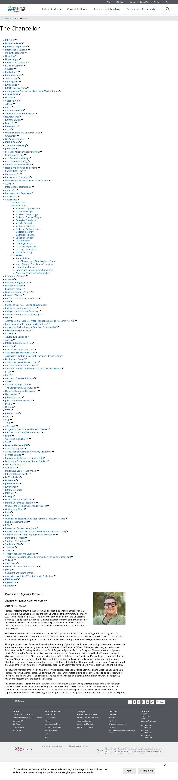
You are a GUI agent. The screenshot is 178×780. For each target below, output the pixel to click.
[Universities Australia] (38, 746)
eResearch (10, 426)
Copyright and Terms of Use (19, 572)
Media (8, 569)
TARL (8, 422)
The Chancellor (17, 202)
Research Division (14, 295)
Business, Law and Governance (88, 718)
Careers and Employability (18, 164)
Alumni (9, 183)
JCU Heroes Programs (16, 87)
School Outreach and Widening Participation (27, 180)
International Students (16, 49)
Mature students (13, 75)
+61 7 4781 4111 (146, 728)
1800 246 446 (146, 716)
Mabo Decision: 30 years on (19, 499)
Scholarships (11, 78)
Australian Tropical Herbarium (20, 352)
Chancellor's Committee (27, 267)
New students (12, 116)
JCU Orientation (13, 119)
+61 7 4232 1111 (146, 733)
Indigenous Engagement (17, 282)
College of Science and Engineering (22, 314)
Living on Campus (14, 65)
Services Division (13, 454)
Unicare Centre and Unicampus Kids (23, 132)
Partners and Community (141, 9)
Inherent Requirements (17, 474)
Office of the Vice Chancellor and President (26, 505)
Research (10, 585)
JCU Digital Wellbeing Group (19, 343)
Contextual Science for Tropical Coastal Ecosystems (30, 534)
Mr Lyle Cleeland (24, 223)
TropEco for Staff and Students (20, 553)
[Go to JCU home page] (18, 700)
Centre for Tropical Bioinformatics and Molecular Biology (33, 368)
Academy (9, 279)
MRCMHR (10, 40)
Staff (109, 2)
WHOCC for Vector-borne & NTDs (22, 566)
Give (168, 2)
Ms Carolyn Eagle (24, 211)
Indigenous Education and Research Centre (26, 429)
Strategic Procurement (16, 541)
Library (132, 2)
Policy (8, 512)
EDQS (8, 129)
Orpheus (9, 407)
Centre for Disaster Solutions (19, 378)
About (16, 711)
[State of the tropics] (66, 746)
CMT (7, 375)
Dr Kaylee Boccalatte (26, 220)
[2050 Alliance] (13, 746)
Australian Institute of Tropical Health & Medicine (29, 576)
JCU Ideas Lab (12, 413)
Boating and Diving (14, 359)
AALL (8, 107)
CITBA (8, 371)
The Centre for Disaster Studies (21, 387)
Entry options (12, 81)
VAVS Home (11, 563)
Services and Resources (117, 724)
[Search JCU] (168, 9)
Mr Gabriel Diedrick (25, 226)
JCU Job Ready (12, 142)
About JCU (10, 190)
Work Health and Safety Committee (33, 273)
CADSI (8, 416)
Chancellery (11, 196)
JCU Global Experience (16, 46)
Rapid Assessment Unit (16, 521)
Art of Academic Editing (16, 161)
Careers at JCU (12, 174)
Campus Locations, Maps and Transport (27, 718)
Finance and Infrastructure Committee (34, 270)
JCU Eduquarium (13, 397)
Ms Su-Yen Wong (24, 252)
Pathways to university (16, 62)
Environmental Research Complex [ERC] (24, 458)
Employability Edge (14, 154)
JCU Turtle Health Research (18, 400)
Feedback (160, 702)
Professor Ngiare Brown (28, 208)
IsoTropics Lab (12, 477)
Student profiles (13, 544)
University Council (19, 205)
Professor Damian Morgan (29, 217)
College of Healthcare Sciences (20, 308)
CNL (7, 419)
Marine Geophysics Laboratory (20, 502)
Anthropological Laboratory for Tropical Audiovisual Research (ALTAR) (40, 320)
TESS (8, 410)
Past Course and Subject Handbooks (23, 432)
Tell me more (146, 770)
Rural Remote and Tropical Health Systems (26, 324)
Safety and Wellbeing (15, 145)
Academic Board (23, 258)
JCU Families (11, 84)
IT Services (10, 480)
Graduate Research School (18, 292)
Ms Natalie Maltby (24, 231)
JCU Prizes (10, 148)
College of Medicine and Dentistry (22, 311)
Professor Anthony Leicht (28, 229)
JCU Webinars (12, 483)
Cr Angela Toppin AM (26, 249)
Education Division (14, 285)
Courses (9, 68)
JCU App (120, 2)
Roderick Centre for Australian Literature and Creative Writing (35, 531)
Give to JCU (11, 467)
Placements (11, 126)
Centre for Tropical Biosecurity (20, 365)
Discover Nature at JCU (16, 445)
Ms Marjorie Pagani (25, 234)
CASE (8, 301)
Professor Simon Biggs (27, 214)
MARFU (9, 403)
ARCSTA (9, 346)
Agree (130, 770)
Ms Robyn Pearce (24, 243)
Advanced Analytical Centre (18, 330)
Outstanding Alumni (15, 509)
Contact (157, 2)
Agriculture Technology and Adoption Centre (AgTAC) (31, 327)
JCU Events (10, 486)
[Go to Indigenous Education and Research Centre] (96, 746)
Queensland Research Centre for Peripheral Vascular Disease (35, 518)
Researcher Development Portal (21, 528)
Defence (9, 97)
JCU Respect (11, 579)
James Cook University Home (20, 8)
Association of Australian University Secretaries (28, 451)
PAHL (8, 515)
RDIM (8, 525)
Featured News (18, 727)
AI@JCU (9, 103)
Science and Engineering (85, 727)
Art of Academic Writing (17, 158)
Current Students (77, 9)
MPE (7, 317)
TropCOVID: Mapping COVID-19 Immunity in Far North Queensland (38, 556)
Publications (11, 72)
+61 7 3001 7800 (146, 738)
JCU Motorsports (13, 489)
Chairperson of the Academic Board (38, 261)
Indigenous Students (52, 724)
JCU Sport (10, 493)
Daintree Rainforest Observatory (21, 391)
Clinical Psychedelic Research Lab (21, 362)
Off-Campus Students (16, 139)
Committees (16, 255)
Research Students (51, 730)
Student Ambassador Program (20, 113)
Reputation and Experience (18, 193)
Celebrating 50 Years (15, 276)
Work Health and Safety (17, 438)
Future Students (51, 9)
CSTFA (8, 381)
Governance (9, 18)
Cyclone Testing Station (17, 384)
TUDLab (9, 560)
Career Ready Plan (14, 170)
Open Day (10, 56)
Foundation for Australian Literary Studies (26, 461)
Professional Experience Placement (22, 151)
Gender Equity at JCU (15, 464)
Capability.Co (11, 100)
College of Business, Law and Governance (25, 304)
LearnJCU (144, 2)
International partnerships (18, 186)
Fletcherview (11, 394)
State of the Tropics (15, 537)
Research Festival (14, 288)
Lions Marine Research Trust (19, 349)
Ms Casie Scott (23, 240)
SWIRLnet (10, 547)
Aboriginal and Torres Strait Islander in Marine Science (32, 91)
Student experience (15, 52)
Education (112, 727)
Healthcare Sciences (84, 721)
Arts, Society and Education (87, 714)
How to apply (12, 59)
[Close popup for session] (164, 766)
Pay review (10, 582)
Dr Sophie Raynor (24, 237)
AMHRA (9, 340)
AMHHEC (10, 333)
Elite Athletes (12, 94)
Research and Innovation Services (22, 298)
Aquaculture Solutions (16, 336)
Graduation (11, 135)
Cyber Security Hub (14, 448)
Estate (8, 435)
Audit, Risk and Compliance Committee (34, 264)
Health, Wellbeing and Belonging (21, 167)
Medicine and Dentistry (85, 724)
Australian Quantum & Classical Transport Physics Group (33, 355)
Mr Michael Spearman (26, 246)
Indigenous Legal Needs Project (21, 470)
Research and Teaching (107, 9)
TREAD (9, 550)
